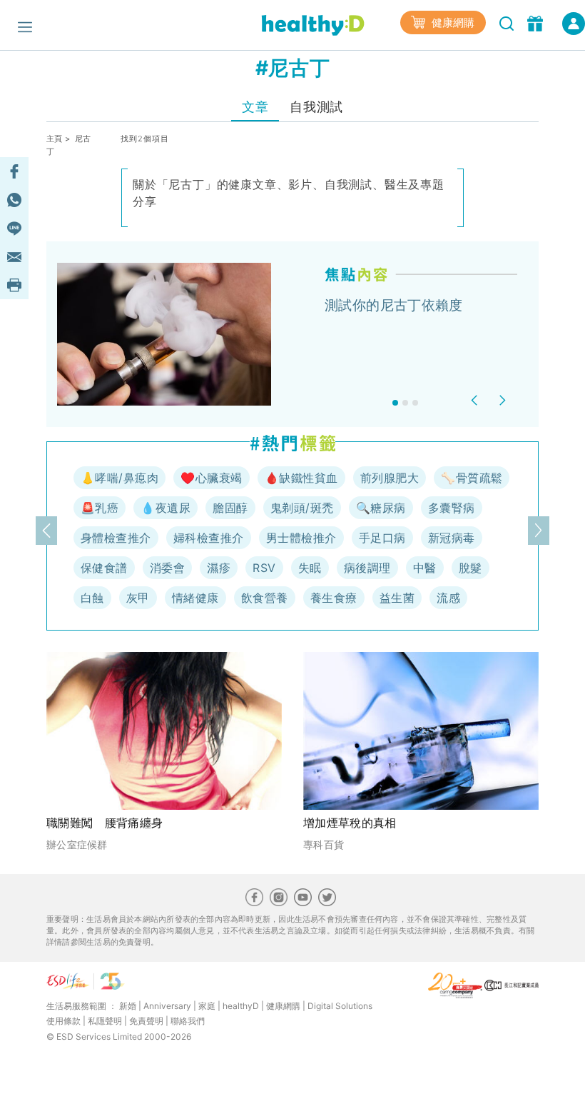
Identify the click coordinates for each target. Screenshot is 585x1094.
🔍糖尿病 (381, 508)
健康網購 (451, 22)
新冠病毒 (451, 538)
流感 (448, 598)
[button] (476, 400)
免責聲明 (146, 1020)
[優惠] (537, 22)
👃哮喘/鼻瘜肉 (119, 478)
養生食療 (333, 598)
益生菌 (397, 598)
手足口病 (382, 538)
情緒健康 (195, 598)
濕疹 (218, 568)
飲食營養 (264, 598)
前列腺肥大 (389, 478)
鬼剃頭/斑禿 (302, 508)
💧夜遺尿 (165, 508)
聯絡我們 (188, 1020)
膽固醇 (230, 508)
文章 (255, 106)
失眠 (310, 568)
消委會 (167, 568)
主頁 (54, 139)
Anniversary (167, 1005)
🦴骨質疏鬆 (471, 478)
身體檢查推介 (116, 538)
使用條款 (63, 1020)
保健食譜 (104, 568)
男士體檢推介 (301, 538)
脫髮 (470, 568)
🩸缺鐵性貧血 (301, 478)
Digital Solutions (339, 1005)
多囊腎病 (451, 508)
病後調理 (367, 568)
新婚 (127, 1005)
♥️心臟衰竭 (211, 478)
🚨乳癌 (99, 508)
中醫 (425, 568)
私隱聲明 (105, 1020)
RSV (264, 568)
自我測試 (316, 106)
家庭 (206, 1005)
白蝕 (92, 598)
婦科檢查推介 (208, 538)
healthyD (241, 1005)
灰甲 (138, 598)
